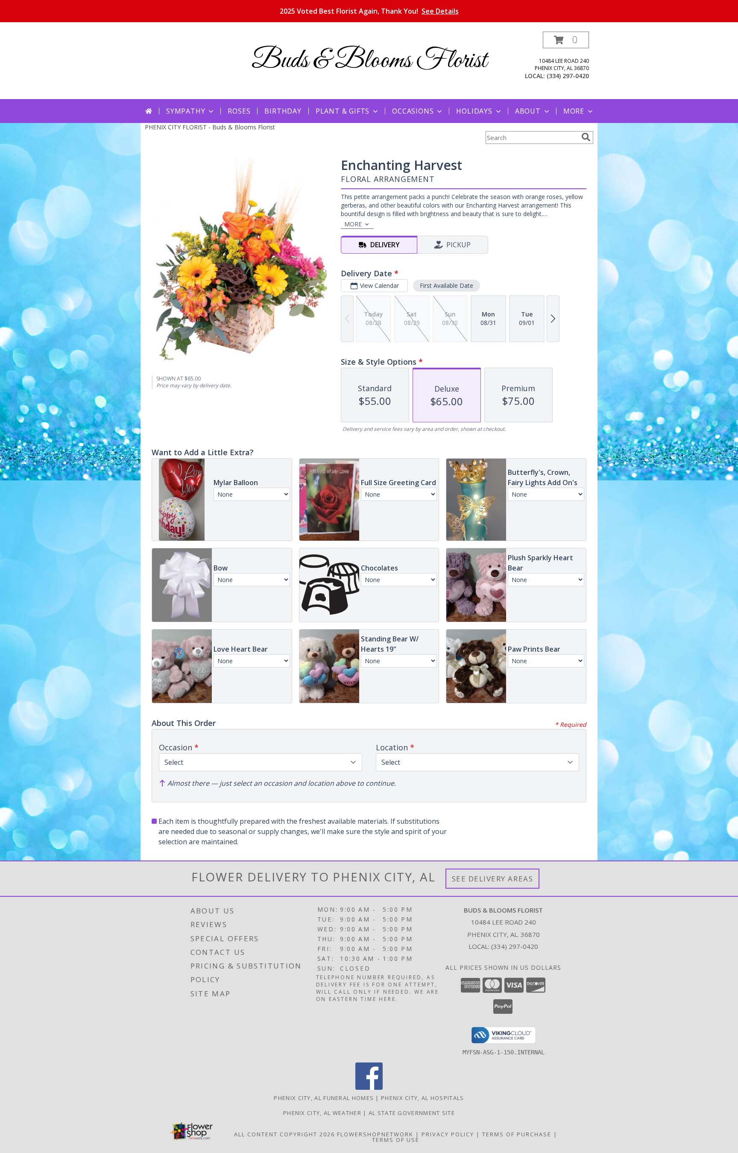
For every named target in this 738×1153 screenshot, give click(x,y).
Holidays (474, 111)
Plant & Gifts (342, 111)
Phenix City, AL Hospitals (422, 1098)
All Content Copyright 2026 (284, 1134)
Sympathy (185, 111)
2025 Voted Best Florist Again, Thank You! (369, 11)
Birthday (282, 111)
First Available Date (446, 285)
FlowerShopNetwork (375, 1134)
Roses (239, 111)
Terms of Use (395, 1140)
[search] (586, 137)
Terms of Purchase (516, 1134)
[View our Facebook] (369, 1087)
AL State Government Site (412, 1113)
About (528, 111)
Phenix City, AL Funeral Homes (324, 1098)
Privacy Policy (448, 1134)
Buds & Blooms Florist (369, 61)
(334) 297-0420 (568, 76)
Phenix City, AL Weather (322, 1113)
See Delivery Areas (492, 879)
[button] (566, 40)
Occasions (412, 111)
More (573, 111)
